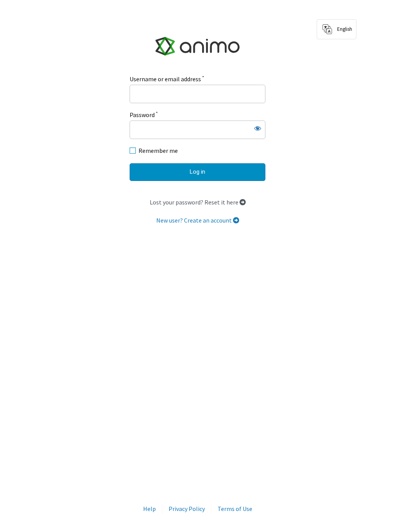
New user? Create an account (194, 220)
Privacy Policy (187, 509)
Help (149, 509)
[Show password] (257, 128)
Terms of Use (235, 509)
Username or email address (167, 78)
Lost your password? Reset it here (195, 202)
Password (144, 114)
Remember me (158, 150)
